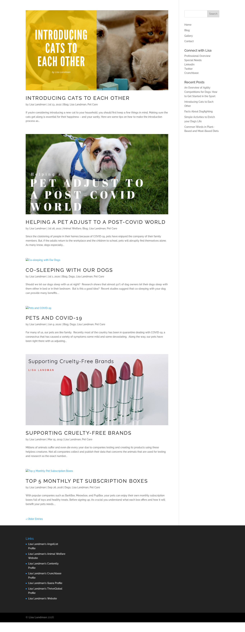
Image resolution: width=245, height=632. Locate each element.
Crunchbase (191, 72)
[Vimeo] (217, 617)
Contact (189, 41)
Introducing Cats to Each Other (78, 98)
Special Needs (193, 60)
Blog (66, 104)
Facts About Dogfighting (198, 111)
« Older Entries (34, 518)
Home (187, 24)
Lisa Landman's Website (42, 598)
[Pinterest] (201, 617)
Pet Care (93, 104)
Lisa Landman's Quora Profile (45, 583)
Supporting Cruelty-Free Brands (79, 433)
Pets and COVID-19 (54, 318)
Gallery (188, 35)
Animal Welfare (72, 228)
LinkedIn (189, 64)
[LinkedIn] (193, 617)
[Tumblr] (209, 617)
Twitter (188, 68)
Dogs (72, 276)
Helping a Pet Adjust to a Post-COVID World (96, 222)
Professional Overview (197, 55)
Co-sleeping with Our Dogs (69, 270)
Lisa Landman (37, 104)
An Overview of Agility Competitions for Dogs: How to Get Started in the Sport (200, 92)
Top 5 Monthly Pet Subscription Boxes (87, 481)
